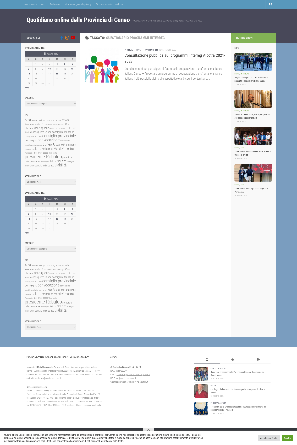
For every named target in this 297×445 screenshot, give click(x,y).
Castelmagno (60, 124)
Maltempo (47, 148)
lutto (38, 149)
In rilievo (128, 50)
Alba (28, 120)
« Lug (27, 87)
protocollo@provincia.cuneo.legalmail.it (133, 374)
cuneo (47, 144)
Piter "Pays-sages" (41, 152)
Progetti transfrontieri (146, 50)
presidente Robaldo (43, 157)
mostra (69, 149)
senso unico (30, 166)
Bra (43, 124)
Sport (223, 403)
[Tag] (258, 360)
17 (49, 73)
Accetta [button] (287, 438)
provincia (35, 161)
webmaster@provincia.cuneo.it (134, 382)
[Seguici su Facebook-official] (61, 38)
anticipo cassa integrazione (50, 120)
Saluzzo (62, 161)
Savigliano (71, 161)
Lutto (213, 386)
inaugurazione (30, 149)
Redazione (55, 4)
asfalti (65, 120)
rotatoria (52, 161)
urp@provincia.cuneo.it (126, 378)
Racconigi (44, 161)
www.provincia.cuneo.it (34, 4)
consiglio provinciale (59, 135)
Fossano (57, 144)
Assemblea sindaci (33, 124)
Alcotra (34, 120)
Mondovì (59, 148)
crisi (40, 145)
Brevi (236, 74)
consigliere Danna (42, 132)
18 (57, 73)
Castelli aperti (50, 124)
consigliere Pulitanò (33, 136)
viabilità (61, 165)
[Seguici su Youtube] (72, 38)
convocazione (48, 140)
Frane (72, 144)
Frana (66, 144)
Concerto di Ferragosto (57, 128)
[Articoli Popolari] (232, 360)
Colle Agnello (41, 128)
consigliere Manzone (63, 132)
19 (65, 73)
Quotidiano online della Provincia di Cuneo (78, 20)
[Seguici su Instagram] (67, 38)
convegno (31, 140)
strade (51, 165)
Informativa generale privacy (78, 4)
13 (72, 69)
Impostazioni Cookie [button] (269, 438)
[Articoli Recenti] (207, 360)
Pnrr (50, 153)
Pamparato (28, 153)
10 (49, 69)
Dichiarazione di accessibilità (109, 4)
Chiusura (29, 128)
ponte (55, 153)
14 (29, 73)
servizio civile (41, 165)
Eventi (243, 148)
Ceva (67, 124)
